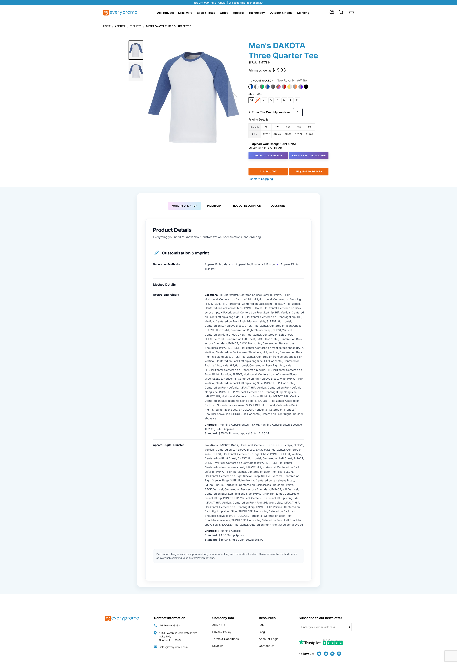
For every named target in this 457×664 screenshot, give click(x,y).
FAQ (261, 625)
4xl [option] (264, 100)
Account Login (268, 639)
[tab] (184, 205)
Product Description (246, 205)
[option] (250, 86)
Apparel (120, 26)
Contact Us (266, 646)
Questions (278, 205)
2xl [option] (271, 100)
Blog (262, 632)
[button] (332, 12)
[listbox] (288, 87)
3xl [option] (251, 100)
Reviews (217, 646)
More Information (184, 205)
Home (107, 26)
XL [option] (297, 100)
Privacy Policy (221, 632)
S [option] (277, 100)
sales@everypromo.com (174, 646)
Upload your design (268, 155)
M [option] (284, 100)
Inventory (214, 205)
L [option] (291, 100)
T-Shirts (136, 26)
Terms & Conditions (225, 639)
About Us (218, 625)
